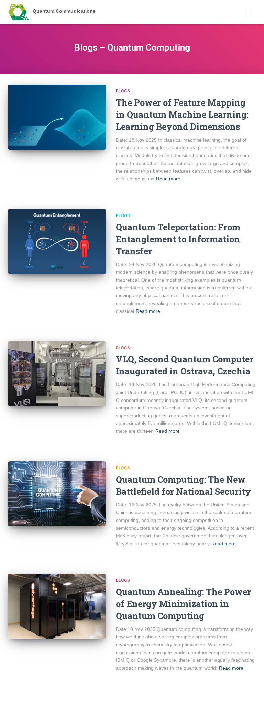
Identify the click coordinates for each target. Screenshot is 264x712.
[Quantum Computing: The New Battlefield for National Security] (57, 493)
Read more (168, 179)
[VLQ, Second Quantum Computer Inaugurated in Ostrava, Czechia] (57, 373)
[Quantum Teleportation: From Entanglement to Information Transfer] (57, 241)
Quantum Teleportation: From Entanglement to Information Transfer (178, 239)
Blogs (123, 91)
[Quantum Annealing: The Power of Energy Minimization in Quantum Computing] (57, 606)
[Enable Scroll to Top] (250, 698)
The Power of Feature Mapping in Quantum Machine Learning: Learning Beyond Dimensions (182, 114)
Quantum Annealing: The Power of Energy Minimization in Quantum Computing (183, 604)
